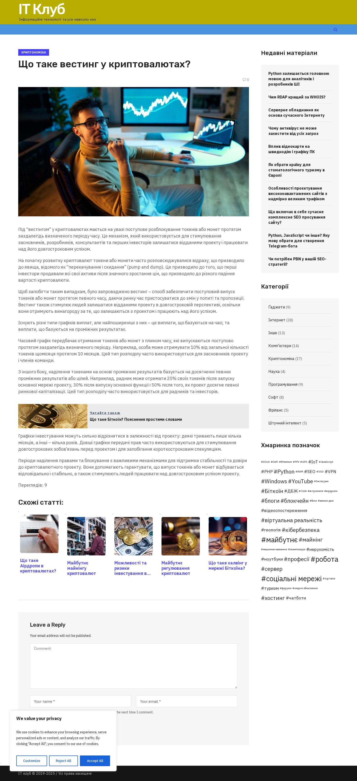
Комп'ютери (279, 345)
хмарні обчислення (306, 588)
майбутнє (282, 539)
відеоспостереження (285, 510)
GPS (304, 462)
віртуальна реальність (293, 520)
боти (314, 500)
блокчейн (296, 500)
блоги (272, 500)
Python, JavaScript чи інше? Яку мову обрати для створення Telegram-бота (299, 240)
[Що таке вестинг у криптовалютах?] (133, 151)
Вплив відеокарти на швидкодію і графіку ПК (291, 149)
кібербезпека (302, 529)
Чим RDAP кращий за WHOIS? (296, 97)
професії (298, 558)
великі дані (327, 500)
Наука (274, 371)
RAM (300, 471)
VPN (332, 471)
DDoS (266, 462)
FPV (297, 462)
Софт (273, 397)
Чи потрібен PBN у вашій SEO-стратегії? (297, 261)
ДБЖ (292, 491)
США (304, 491)
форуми (286, 588)
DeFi (275, 462)
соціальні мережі (294, 578)
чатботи (297, 598)
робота (326, 559)
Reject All (63, 761)
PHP (268, 471)
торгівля (330, 578)
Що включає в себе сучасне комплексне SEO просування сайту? (296, 217)
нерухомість (321, 549)
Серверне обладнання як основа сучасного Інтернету (296, 112)
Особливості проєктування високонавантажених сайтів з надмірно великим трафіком (297, 193)
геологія (272, 530)
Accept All (95, 761)
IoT (314, 462)
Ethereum (286, 462)
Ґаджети (276, 307)
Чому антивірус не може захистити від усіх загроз (293, 131)
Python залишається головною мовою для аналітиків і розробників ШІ (298, 79)
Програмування (283, 384)
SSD (321, 471)
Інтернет (276, 319)
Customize (31, 761)
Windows (276, 481)
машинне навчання (275, 549)
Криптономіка (33, 52)
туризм (271, 588)
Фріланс (275, 410)
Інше (272, 332)
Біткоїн (274, 490)
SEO (311, 471)
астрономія (316, 491)
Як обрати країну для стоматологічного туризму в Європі (296, 170)
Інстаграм (322, 481)
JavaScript (327, 462)
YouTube (302, 481)
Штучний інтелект (284, 423)
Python (286, 471)
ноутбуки (273, 559)
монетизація (297, 549)
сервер (273, 568)
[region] (63, 741)
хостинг (275, 597)
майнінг (312, 539)
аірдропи (331, 491)
